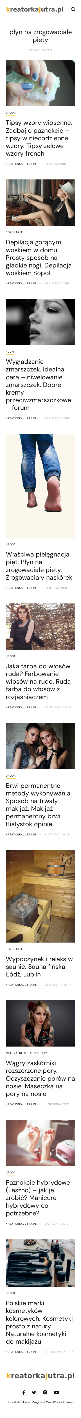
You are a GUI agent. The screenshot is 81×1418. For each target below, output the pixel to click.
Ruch (10, 351)
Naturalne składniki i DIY (26, 1053)
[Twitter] (34, 1392)
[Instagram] (45, 1392)
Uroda (11, 113)
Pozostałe (14, 232)
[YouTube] (56, 1392)
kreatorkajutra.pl (21, 164)
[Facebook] (23, 1392)
